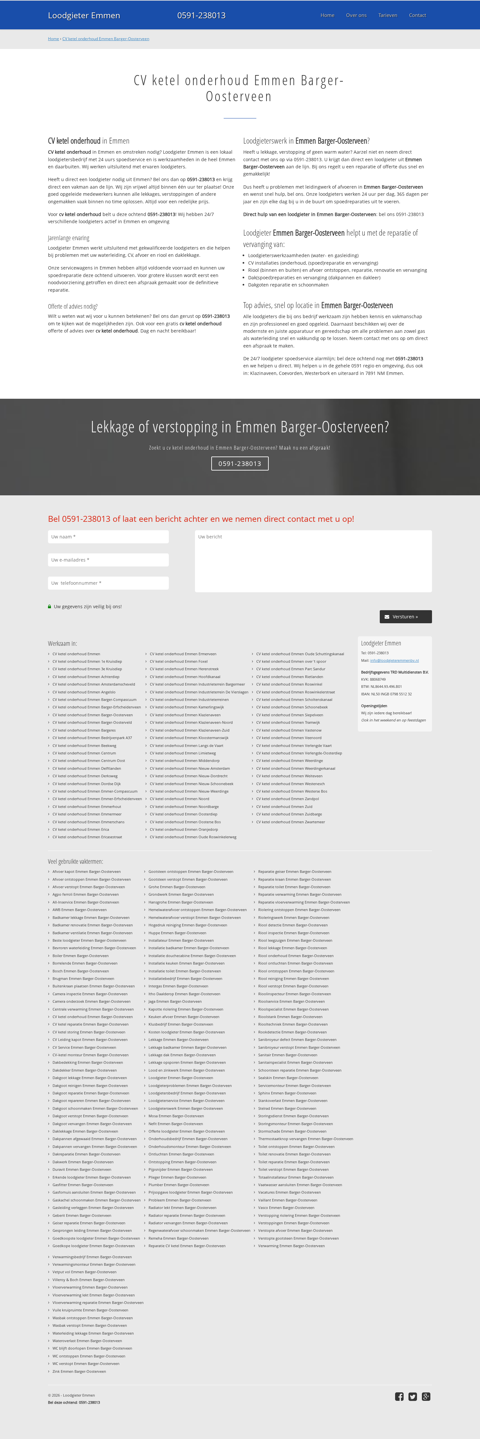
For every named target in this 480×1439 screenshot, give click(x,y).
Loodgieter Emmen (84, 15)
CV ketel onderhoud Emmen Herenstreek (184, 668)
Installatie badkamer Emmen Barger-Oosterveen (189, 947)
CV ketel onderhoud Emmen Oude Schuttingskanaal (300, 653)
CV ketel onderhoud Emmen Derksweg (85, 775)
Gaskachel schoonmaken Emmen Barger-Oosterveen (97, 1200)
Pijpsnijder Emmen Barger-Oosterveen (181, 1169)
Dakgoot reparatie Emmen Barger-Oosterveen (91, 1093)
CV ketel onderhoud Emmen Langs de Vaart (186, 745)
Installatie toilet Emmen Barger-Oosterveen (185, 970)
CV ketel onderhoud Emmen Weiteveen (289, 775)
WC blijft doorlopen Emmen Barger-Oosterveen (92, 1348)
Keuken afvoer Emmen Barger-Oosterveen (184, 1016)
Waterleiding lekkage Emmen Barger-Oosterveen (93, 1333)
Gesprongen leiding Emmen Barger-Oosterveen (92, 1230)
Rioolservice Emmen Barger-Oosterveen (291, 1001)
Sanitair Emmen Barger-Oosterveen (287, 1054)
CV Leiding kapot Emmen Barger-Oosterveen (90, 1039)
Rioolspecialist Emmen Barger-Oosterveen (293, 1009)
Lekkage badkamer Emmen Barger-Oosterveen (188, 1047)
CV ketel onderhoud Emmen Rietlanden (289, 676)
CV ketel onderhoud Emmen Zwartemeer (290, 821)
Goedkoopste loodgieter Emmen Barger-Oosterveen (96, 1238)
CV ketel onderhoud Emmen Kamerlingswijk (187, 706)
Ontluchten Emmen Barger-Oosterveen (181, 1154)
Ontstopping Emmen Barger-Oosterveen (182, 1161)
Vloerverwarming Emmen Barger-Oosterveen (90, 1287)
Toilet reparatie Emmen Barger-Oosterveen (294, 1161)
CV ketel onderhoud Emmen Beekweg (84, 745)
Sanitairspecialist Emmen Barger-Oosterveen (295, 1062)
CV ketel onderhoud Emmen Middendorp (185, 760)
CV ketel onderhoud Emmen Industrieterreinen (189, 699)
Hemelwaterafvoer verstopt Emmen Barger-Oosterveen (195, 917)
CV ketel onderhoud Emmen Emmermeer (87, 814)
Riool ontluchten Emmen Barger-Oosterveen (295, 963)
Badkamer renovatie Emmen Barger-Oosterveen (93, 924)
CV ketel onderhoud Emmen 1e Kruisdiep (87, 661)
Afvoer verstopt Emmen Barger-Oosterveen (89, 886)
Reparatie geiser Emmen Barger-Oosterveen (294, 871)
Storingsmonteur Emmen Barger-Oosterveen (295, 1123)
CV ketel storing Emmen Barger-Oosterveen (89, 1031)
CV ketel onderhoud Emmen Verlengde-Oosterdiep (299, 752)
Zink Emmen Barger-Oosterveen (79, 1371)
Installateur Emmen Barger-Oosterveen (181, 940)
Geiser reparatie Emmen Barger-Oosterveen (89, 1222)
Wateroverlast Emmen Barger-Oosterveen (87, 1340)
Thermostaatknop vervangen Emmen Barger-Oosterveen (305, 1138)
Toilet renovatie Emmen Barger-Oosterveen (294, 1154)
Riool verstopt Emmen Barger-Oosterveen (293, 985)
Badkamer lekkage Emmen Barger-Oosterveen (91, 917)
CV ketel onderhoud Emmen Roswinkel (289, 684)
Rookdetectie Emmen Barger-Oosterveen (292, 1031)
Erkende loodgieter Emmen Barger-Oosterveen (92, 1177)
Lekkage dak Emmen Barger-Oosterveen (182, 1054)
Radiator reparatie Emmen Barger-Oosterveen (187, 1215)
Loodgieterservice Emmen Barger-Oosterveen (187, 1100)
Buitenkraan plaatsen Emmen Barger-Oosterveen (94, 985)
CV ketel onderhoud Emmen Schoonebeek (292, 706)
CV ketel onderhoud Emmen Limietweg (183, 752)
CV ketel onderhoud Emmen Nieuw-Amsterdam (190, 768)
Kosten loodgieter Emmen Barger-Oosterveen (187, 1031)
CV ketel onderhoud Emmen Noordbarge (184, 806)
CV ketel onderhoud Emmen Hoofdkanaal (185, 676)
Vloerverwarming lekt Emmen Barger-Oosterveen (94, 1294)
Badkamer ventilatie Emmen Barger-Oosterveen (93, 932)
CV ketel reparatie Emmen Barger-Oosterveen (91, 1024)
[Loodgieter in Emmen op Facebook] (400, 1396)
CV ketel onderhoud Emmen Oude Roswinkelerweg (193, 836)
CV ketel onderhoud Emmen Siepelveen (289, 714)
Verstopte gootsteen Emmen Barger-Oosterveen (298, 1238)
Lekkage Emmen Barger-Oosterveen (179, 1039)
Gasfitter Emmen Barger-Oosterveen (83, 1184)
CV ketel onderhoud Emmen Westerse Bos (291, 791)
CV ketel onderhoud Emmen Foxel (179, 661)
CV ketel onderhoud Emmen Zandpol (287, 798)
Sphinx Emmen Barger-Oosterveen (287, 1093)
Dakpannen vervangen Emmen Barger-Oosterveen (95, 1146)
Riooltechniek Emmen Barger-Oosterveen (293, 1024)
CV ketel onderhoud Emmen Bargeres (84, 730)
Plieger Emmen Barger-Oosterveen (177, 1177)
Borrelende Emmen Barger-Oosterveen (85, 963)
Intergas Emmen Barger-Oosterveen (178, 985)
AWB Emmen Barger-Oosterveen (80, 909)
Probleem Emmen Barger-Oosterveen (180, 1200)
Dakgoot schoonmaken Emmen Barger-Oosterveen (95, 1108)
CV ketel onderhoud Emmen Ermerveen (183, 653)
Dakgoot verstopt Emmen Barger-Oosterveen (90, 1115)
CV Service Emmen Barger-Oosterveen (84, 1047)
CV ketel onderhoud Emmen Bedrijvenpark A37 (92, 737)
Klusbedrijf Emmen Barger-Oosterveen (181, 1024)
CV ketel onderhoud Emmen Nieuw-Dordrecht (189, 775)
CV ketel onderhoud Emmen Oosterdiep (183, 814)
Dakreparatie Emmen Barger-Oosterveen (86, 1154)
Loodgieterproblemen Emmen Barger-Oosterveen (190, 1085)
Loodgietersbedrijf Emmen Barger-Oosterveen (187, 1093)
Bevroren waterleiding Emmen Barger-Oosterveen (94, 947)
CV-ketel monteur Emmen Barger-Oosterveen (91, 1054)
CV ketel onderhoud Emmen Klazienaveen (185, 714)
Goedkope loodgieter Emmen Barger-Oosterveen (94, 1245)
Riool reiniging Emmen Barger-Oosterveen (293, 978)
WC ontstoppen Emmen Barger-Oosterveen (89, 1356)
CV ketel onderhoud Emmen (76, 653)
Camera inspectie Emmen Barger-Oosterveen (90, 993)
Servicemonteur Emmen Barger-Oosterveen (294, 1085)
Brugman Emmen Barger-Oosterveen (83, 978)
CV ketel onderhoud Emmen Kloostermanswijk (189, 737)
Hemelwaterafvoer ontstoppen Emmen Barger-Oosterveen (198, 909)
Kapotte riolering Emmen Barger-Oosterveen (186, 1009)
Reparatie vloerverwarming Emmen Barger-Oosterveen (304, 902)
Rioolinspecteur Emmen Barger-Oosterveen (294, 993)
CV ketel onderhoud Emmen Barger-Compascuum (94, 699)
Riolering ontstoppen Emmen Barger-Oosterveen (299, 909)
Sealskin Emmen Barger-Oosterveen (288, 1077)
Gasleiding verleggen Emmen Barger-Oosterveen (93, 1207)
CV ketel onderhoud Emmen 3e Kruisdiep (87, 668)
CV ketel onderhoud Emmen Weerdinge (289, 760)
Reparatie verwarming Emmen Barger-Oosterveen (300, 894)
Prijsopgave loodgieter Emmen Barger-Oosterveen (191, 1192)
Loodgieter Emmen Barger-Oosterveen (181, 1077)
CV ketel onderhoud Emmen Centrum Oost (89, 760)
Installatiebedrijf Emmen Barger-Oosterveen (185, 978)
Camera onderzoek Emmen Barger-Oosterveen (92, 1001)
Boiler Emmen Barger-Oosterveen (81, 955)
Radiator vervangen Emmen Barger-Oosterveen (188, 1222)
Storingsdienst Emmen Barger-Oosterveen (293, 1115)
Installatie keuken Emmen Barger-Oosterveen (187, 963)
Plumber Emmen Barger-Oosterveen (179, 1184)
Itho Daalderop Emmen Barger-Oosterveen (184, 993)
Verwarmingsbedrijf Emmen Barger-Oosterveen (92, 1256)
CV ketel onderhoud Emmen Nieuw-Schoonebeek (191, 783)
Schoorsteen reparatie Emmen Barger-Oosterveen (300, 1070)
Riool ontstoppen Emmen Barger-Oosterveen (296, 970)
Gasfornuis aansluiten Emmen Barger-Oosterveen (94, 1192)
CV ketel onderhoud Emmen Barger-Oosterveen (105, 38)
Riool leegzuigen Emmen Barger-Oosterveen (295, 940)
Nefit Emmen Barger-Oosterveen (176, 1123)
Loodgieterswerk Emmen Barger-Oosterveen (186, 1108)
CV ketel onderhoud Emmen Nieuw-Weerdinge (189, 791)
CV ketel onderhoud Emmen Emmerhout (87, 806)
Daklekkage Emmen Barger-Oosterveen (85, 1131)
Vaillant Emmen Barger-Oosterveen (287, 1200)
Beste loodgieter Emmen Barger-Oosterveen (89, 940)
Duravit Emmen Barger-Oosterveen (82, 1169)
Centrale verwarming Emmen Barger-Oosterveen (93, 1009)
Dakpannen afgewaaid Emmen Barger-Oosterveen (95, 1138)
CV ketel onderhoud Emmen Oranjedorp (184, 829)
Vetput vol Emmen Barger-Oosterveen (85, 1271)
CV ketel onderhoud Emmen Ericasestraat (87, 836)
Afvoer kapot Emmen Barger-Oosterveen (87, 871)
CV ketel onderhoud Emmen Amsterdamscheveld (94, 684)
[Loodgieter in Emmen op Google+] (427, 1396)
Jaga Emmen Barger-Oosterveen (175, 1001)
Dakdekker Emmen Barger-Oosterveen (85, 1070)
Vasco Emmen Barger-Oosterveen (286, 1207)
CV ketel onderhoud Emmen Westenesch (290, 783)
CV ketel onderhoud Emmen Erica (81, 829)
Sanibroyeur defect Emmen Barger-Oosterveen (297, 1039)
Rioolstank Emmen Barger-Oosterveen (290, 1016)
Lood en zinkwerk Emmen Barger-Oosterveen (187, 1070)
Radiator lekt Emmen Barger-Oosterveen (182, 1207)
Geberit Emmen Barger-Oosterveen (82, 1215)
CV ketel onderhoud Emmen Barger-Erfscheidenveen (97, 706)
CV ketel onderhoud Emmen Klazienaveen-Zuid (190, 730)
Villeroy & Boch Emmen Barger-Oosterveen (89, 1279)
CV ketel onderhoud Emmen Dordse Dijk (87, 783)
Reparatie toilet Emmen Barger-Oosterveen (294, 886)
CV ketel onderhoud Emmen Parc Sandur (290, 668)
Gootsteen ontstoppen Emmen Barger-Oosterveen (191, 871)
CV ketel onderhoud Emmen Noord (179, 798)
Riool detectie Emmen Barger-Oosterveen (293, 924)
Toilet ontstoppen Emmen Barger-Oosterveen (296, 1146)
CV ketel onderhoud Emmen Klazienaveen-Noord (191, 722)
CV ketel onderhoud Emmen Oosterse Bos (185, 821)
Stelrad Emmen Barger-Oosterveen (287, 1108)
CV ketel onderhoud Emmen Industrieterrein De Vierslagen (199, 691)
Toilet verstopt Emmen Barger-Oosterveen (293, 1169)
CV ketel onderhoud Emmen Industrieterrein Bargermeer (197, 684)
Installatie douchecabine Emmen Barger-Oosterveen (192, 955)
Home (53, 38)
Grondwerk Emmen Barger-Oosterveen (181, 894)
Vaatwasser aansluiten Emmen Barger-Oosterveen (300, 1184)
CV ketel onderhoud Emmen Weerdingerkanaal (295, 768)
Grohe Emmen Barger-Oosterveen (177, 886)
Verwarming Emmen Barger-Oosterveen (291, 1245)
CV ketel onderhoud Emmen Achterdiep (86, 676)
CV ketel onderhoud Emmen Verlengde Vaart (294, 745)
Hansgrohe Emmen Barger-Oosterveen (181, 902)
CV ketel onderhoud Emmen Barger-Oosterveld (92, 722)
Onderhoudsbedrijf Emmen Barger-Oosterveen (188, 1138)
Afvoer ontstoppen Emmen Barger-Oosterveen (92, 879)
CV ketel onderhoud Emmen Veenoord (289, 737)
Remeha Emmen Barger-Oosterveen (179, 1238)
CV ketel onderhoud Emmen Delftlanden (87, 768)
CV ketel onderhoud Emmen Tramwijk (288, 722)
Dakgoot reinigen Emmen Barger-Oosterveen (90, 1085)
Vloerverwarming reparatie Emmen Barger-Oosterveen (98, 1302)
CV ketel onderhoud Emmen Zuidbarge (289, 814)
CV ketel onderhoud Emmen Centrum (84, 752)
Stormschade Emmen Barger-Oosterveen (292, 1131)
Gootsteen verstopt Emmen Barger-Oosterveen (188, 879)
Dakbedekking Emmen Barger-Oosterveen (88, 1062)
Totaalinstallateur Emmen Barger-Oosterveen (296, 1177)
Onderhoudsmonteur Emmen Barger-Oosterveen (190, 1146)
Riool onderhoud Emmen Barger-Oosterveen (296, 955)
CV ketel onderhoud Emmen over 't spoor (291, 661)
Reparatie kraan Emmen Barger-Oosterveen (294, 879)
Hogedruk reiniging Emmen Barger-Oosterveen (188, 924)
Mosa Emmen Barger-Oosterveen (176, 1115)
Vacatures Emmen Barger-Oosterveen (289, 1192)
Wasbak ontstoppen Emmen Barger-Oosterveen (93, 1317)
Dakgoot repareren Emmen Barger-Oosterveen (92, 1100)
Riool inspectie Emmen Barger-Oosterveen (293, 932)
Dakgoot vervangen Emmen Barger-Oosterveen (92, 1123)
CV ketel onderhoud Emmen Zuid (284, 806)
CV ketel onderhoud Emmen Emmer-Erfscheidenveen (97, 798)
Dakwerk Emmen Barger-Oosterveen (83, 1161)
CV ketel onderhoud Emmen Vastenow (289, 730)
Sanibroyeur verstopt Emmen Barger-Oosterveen (299, 1047)
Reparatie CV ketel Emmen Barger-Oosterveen (187, 1245)
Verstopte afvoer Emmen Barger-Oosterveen (295, 1230)
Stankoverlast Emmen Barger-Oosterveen (293, 1100)
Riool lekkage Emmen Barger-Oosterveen (292, 947)
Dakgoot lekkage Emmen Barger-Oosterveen (90, 1077)
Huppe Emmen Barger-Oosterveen (177, 932)
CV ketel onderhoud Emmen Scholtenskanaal (294, 699)
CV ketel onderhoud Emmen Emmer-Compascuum (95, 791)
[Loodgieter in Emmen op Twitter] (413, 1396)
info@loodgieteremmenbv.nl (394, 660)
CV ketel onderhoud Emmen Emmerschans (88, 821)
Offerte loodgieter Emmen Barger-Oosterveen (187, 1131)
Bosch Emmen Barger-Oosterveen (81, 970)
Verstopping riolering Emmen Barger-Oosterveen (299, 1215)
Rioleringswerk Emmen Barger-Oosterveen (293, 917)
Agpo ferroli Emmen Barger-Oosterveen (86, 894)
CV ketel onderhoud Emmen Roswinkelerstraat (295, 691)
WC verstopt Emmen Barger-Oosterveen (86, 1363)
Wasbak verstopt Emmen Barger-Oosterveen (90, 1325)
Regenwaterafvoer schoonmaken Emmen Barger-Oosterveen (199, 1230)
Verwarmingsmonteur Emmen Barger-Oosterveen (94, 1264)
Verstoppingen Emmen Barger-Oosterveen (293, 1222)
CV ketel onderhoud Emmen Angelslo (84, 691)
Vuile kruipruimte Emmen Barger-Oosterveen (90, 1309)
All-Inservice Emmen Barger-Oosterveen (86, 902)
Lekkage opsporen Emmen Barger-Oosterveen (187, 1062)
